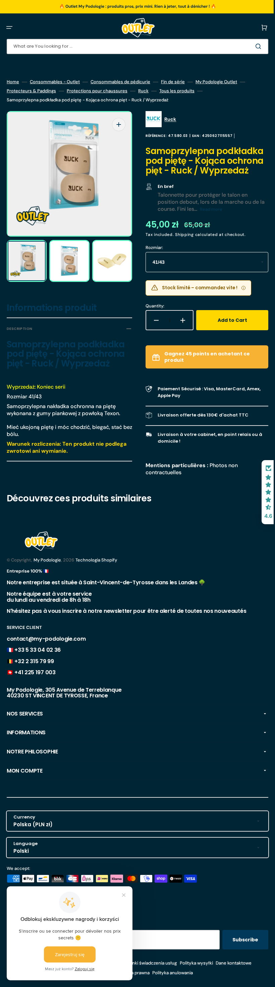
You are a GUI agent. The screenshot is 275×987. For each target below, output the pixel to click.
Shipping (179, 244)
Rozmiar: (149, 257)
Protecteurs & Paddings (31, 91)
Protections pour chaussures (97, 91)
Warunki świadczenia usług (144, 971)
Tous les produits (177, 91)
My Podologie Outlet (216, 82)
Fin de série (173, 82)
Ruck (143, 91)
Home (13, 82)
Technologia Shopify (96, 568)
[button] (9, 27)
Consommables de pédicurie (120, 82)
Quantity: (150, 315)
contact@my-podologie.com (46, 646)
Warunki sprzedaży (96, 980)
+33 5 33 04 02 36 (37, 657)
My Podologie (47, 568)
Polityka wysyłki (191, 971)
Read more (212, 219)
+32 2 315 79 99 (34, 669)
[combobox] (132, 46)
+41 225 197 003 (34, 680)
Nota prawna (132, 980)
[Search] (249, 46)
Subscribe (235, 947)
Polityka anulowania (167, 980)
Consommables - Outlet (55, 82)
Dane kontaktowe (228, 971)
